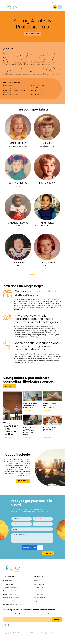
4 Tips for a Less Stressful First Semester (49, 429)
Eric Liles (47, 142)
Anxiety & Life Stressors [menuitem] (10, 587)
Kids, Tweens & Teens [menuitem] (10, 601)
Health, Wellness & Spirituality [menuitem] (12, 604)
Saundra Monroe (18, 182)
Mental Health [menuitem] (7, 581)
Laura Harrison (18, 142)
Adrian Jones (47, 222)
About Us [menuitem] (37, 581)
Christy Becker (47, 262)
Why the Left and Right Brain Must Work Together (49, 405)
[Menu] (55, 7)
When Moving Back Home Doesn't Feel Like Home (10, 429)
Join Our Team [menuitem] (39, 594)
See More (32, 274)
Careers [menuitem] (58, 2)
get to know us (23, 481)
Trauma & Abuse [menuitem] (8, 584)
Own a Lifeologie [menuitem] (49, 2)
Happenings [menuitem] (38, 591)
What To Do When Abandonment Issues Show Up (30, 405)
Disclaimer (54, 633)
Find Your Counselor (32, 33)
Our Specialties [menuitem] (9, 577)
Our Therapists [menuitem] (39, 584)
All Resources (9, 386)
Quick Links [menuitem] (39, 577)
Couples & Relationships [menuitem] (11, 598)
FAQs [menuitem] (35, 601)
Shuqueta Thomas (18, 222)
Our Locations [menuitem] (38, 587)
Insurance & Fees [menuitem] (39, 598)
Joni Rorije (18, 262)
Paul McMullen (47, 182)
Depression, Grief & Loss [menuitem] (11, 591)
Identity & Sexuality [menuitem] (9, 594)
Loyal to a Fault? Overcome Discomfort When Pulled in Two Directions (30, 431)
